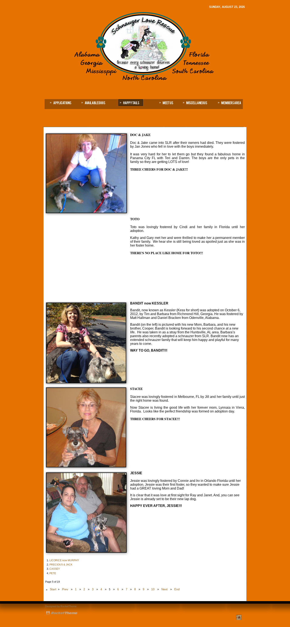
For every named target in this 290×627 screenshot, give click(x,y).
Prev (65, 589)
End (177, 589)
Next (164, 589)
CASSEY (54, 568)
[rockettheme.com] (62, 613)
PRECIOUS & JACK (60, 564)
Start (53, 589)
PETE (52, 573)
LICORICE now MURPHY (64, 560)
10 (153, 589)
